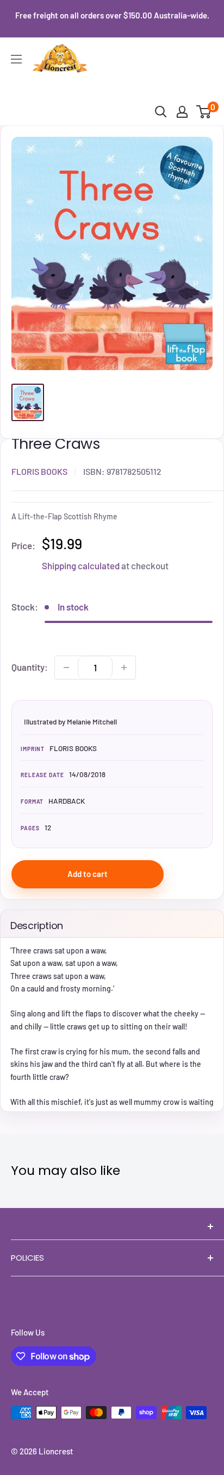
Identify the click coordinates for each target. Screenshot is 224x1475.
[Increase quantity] (124, 667)
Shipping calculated (81, 565)
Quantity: (29, 667)
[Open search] (161, 112)
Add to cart (87, 874)
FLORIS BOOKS (39, 471)
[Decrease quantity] (66, 667)
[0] (204, 111)
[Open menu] (16, 59)
